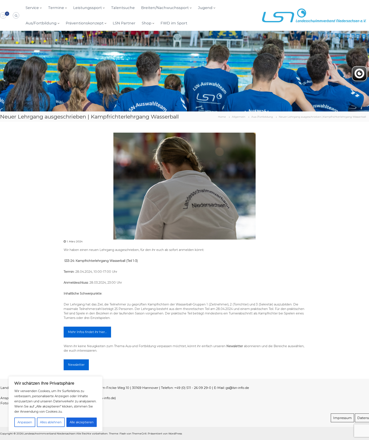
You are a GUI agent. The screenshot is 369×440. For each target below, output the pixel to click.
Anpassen (25, 422)
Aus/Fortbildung (41, 23)
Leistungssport (87, 7)
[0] (3, 16)
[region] (55, 403)
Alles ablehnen (51, 422)
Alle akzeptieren (82, 422)
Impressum (342, 418)
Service (32, 7)
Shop (146, 23)
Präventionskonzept (85, 23)
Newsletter (76, 365)
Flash (123, 433)
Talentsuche (123, 7)
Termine (56, 7)
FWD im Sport (174, 23)
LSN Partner (124, 23)
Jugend (205, 7)
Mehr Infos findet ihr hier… (87, 332)
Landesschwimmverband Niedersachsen (49, 433)
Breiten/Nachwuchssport (165, 7)
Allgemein (238, 116)
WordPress (175, 433)
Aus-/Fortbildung (262, 116)
